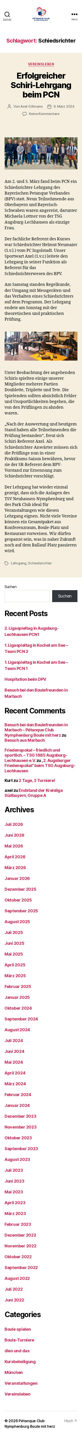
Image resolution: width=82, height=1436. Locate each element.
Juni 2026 (14, 835)
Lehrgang (18, 563)
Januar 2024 (17, 1105)
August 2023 (17, 1159)
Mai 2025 (14, 954)
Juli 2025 (14, 932)
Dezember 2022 (20, 1235)
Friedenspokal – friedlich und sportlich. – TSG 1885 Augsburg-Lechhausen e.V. (36, 755)
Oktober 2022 (18, 1256)
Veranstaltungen (21, 1383)
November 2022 (20, 1246)
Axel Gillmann (31, 106)
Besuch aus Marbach (25, 740)
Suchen (10, 586)
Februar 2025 (18, 986)
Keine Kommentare (44, 114)
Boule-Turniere (19, 1340)
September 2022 (21, 1267)
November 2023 (21, 1127)
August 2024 (17, 1029)
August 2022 (17, 1278)
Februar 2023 (18, 1224)
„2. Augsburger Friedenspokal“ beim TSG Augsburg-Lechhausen (40, 765)
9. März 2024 (64, 106)
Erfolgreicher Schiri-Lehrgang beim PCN (41, 85)
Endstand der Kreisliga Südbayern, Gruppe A (34, 793)
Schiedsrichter (40, 563)
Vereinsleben (41, 64)
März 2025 (15, 975)
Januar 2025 (17, 997)
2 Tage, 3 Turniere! (37, 780)
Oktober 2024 (18, 1008)
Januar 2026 (17, 878)
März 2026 (15, 867)
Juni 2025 (14, 943)
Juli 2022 (14, 1289)
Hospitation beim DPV (25, 679)
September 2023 (21, 1148)
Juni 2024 (14, 1051)
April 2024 (15, 1073)
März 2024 (15, 1083)
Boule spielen (18, 1329)
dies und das (17, 1350)
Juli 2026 (14, 824)
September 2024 (21, 1019)
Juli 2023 (14, 1170)
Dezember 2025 (20, 889)
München (14, 1372)
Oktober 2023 (18, 1137)
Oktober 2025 (18, 900)
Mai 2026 (14, 846)
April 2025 (15, 964)
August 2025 (17, 921)
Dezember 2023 (20, 1116)
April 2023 (15, 1202)
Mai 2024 (14, 1062)
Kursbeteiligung (20, 1361)
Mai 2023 (14, 1191)
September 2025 (21, 910)
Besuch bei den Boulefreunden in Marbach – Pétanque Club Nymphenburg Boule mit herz (36, 730)
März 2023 (15, 1213)
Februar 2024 (18, 1094)
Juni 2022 (14, 1300)
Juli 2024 (14, 1040)
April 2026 (15, 856)
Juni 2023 (14, 1181)
